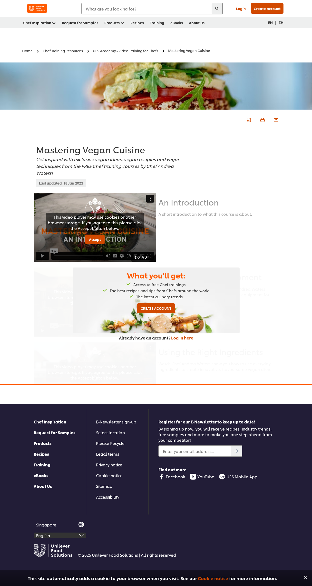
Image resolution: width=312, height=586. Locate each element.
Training (42, 464)
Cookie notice (213, 578)
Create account (267, 8)
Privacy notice (109, 464)
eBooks (41, 475)
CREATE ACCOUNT (156, 308)
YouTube (205, 476)
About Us (43, 486)
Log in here (182, 337)
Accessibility (107, 497)
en (270, 22)
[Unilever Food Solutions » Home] (37, 8)
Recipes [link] (137, 22)
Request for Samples (54, 432)
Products (42, 443)
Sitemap (104, 486)
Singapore (46, 524)
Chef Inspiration (50, 421)
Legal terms (107, 454)
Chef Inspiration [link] (37, 22)
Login (241, 8)
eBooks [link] (176, 22)
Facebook (175, 476)
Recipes (41, 454)
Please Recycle (110, 443)
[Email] (275, 119)
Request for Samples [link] (80, 22)
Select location (110, 432)
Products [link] (112, 22)
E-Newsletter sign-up (116, 421)
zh (281, 22)
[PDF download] (248, 119)
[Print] (262, 119)
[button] (305, 577)
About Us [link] (197, 22)
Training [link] (157, 22)
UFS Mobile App (241, 476)
